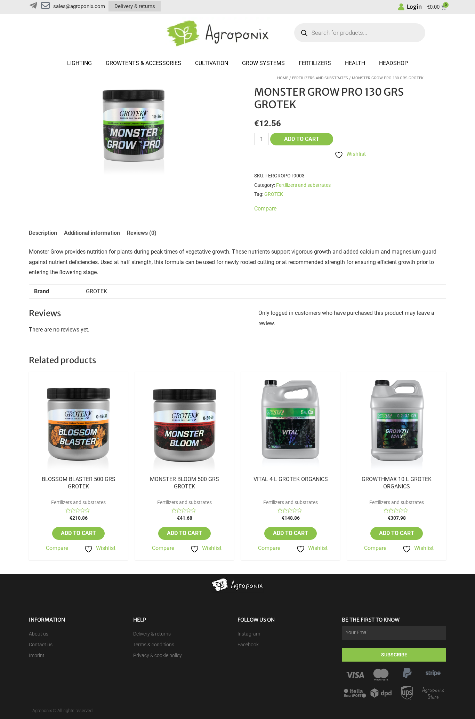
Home (282, 78)
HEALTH (355, 63)
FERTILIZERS (315, 63)
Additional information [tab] (92, 233)
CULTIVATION (211, 63)
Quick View (78, 469)
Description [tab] (43, 233)
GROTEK (273, 194)
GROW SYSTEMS (263, 63)
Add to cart (301, 139)
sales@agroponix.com (79, 6)
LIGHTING (79, 63)
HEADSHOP (393, 63)
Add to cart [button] (78, 533)
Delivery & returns (134, 6)
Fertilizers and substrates (320, 78)
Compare (57, 548)
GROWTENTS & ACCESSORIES (143, 63)
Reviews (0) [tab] (141, 233)
